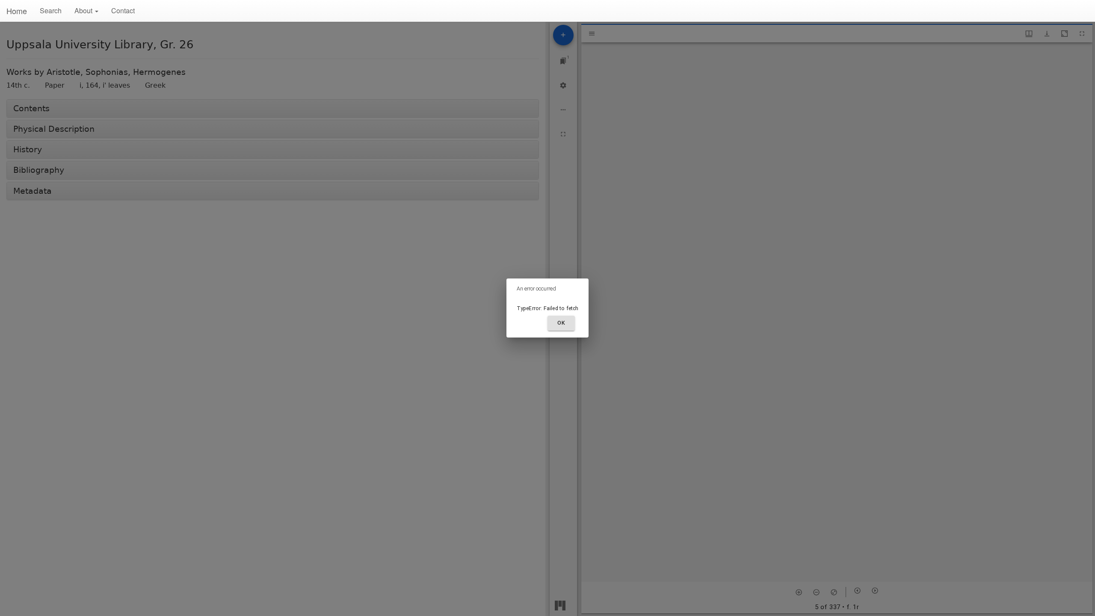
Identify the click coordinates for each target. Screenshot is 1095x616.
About (84, 10)
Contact (123, 10)
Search (51, 10)
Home (16, 10)
